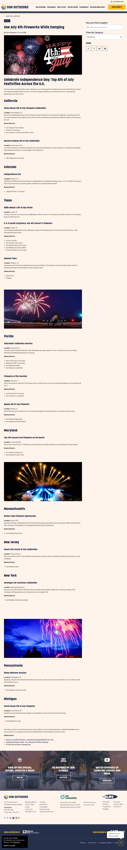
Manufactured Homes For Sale (70, 805)
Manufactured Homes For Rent (70, 807)
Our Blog (42, 802)
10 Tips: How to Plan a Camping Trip (18, 745)
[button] (20, 777)
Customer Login (118, 1)
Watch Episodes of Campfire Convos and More (107, 770)
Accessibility (43, 807)
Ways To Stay (61, 7)
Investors (106, 804)
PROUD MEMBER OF (99, 832)
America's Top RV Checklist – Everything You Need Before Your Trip (29, 740)
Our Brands (51, 7)
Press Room (43, 805)
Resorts (7, 21)
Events (27, 807)
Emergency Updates (105, 843)
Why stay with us (31, 802)
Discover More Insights (97, 23)
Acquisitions (107, 807)
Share (88, 43)
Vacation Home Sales (97, 7)
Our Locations (41, 7)
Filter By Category (94, 32)
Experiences (83, 7)
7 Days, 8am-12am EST (11, 812)
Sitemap (82, 843)
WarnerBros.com (30, 812)
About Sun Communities (68, 802)
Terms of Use (92, 843)
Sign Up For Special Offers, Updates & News (19, 769)
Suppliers (106, 809)
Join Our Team (30, 805)
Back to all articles (13, 16)
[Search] (88, 27)
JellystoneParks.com (46, 812)
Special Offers (73, 7)
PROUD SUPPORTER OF (12, 832)
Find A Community (89, 802)
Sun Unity (117, 802)
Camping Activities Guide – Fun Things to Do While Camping (27, 742)
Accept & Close (9, 845)
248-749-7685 (9, 810)
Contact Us (29, 809)
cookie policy (16, 842)
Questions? (8, 808)
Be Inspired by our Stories (63, 769)
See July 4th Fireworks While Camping (34, 27)
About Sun (106, 802)
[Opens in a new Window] (88, 48)
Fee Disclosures (44, 809)
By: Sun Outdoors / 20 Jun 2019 (15, 33)
